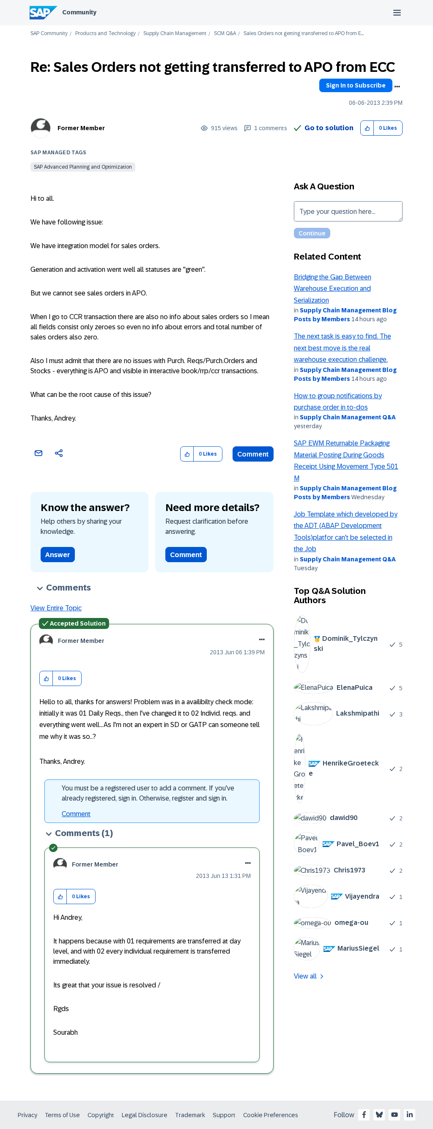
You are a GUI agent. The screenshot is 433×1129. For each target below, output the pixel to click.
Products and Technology (105, 33)
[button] (367, 128)
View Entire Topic (56, 608)
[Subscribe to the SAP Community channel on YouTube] (394, 1114)
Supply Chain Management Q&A (348, 417)
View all (305, 976)
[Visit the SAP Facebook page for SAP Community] (364, 1114)
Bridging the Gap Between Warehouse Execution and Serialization (332, 288)
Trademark (190, 1115)
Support (224, 1115)
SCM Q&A (225, 33)
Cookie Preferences (270, 1115)
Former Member (81, 128)
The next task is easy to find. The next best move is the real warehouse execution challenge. (342, 348)
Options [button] (397, 86)
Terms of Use (62, 1115)
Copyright (101, 1115)
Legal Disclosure (144, 1115)
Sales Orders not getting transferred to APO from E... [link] (304, 33)
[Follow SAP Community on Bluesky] (379, 1114)
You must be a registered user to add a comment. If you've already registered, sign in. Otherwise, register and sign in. (148, 793)
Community (79, 12)
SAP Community (49, 33)
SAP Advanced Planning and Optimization (83, 167)
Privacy (27, 1115)
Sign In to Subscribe (356, 85)
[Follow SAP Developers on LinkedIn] (409, 1114)
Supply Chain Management (174, 33)
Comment (253, 454)
